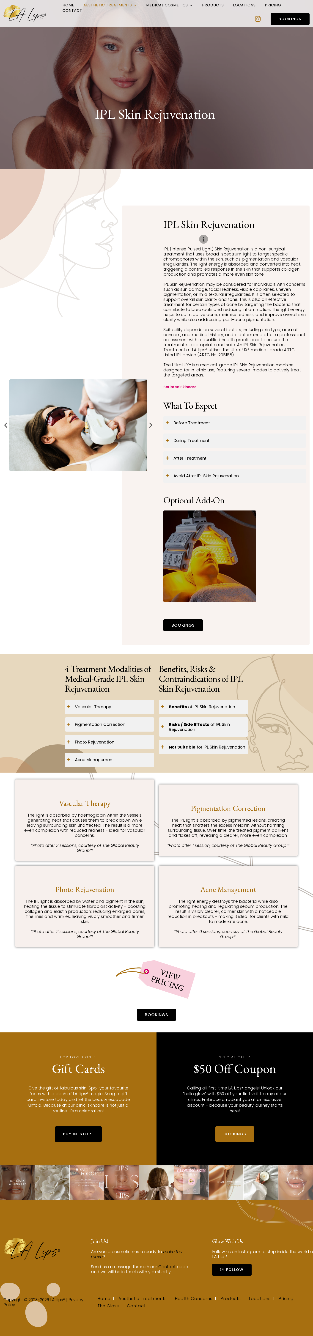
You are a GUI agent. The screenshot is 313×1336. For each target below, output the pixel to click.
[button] (5, 425)
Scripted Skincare (180, 387)
